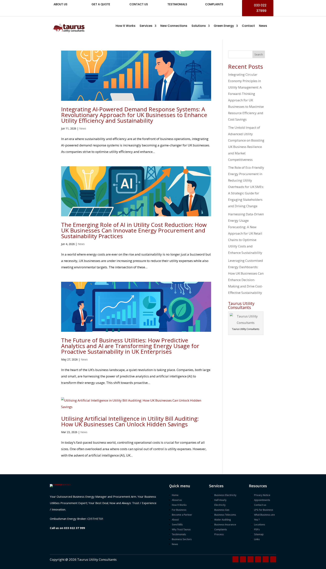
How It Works (125, 26)
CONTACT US (138, 4)
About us (177, 500)
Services (146, 26)
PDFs (257, 529)
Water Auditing (222, 519)
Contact (248, 26)
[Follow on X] (243, 559)
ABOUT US (60, 4)
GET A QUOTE (100, 4)
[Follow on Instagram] (251, 559)
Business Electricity (225, 495)
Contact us (260, 505)
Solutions (198, 26)
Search (258, 54)
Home (175, 495)
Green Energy (224, 26)
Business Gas (221, 509)
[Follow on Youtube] (258, 559)
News (263, 26)
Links (257, 539)
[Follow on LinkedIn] (273, 559)
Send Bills (177, 524)
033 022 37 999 (74, 528)
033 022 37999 (260, 8)
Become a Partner (182, 514)
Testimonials (177, 4)
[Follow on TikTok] (266, 559)
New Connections (173, 26)
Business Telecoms (225, 514)
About (175, 519)
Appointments (262, 500)
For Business (179, 509)
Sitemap (259, 534)
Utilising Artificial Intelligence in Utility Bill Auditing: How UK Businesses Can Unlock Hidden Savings (130, 421)
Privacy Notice (262, 495)
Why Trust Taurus (181, 529)
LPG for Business (263, 509)
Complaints (214, 4)
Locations (259, 524)
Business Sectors (182, 539)
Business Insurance (225, 524)
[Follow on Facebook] (235, 559)
